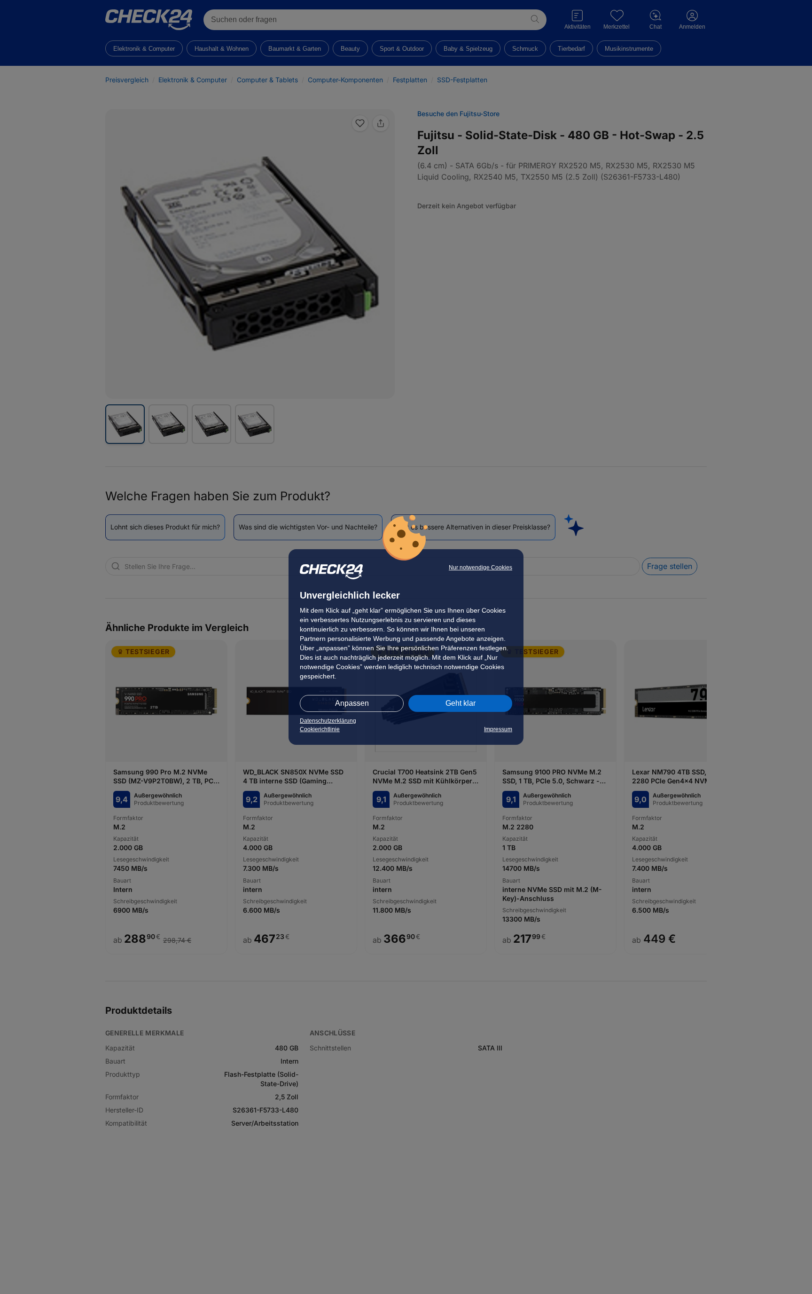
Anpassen (352, 703)
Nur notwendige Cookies (480, 567)
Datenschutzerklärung (328, 721)
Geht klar (460, 703)
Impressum (498, 729)
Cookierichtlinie (320, 729)
